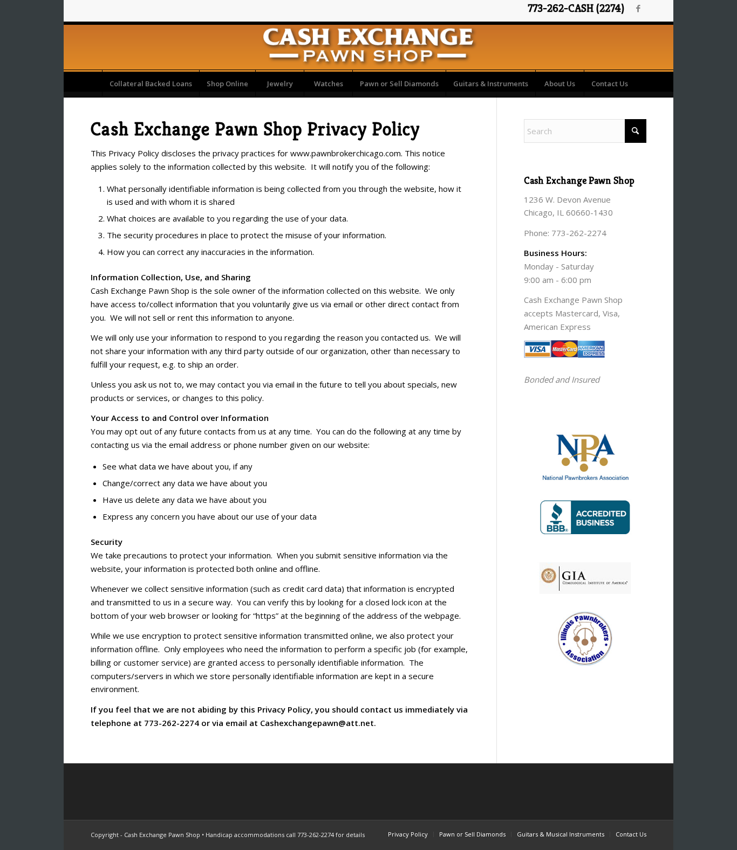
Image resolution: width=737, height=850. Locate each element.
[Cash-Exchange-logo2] (368, 46)
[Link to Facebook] (638, 8)
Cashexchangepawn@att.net (317, 722)
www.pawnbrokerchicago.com (345, 153)
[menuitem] (150, 83)
